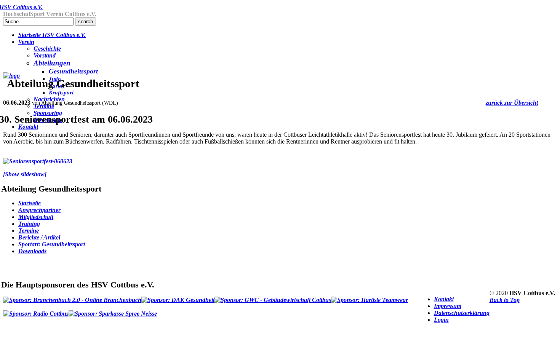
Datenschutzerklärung (462, 313)
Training (29, 223)
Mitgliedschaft (35, 217)
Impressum (447, 306)
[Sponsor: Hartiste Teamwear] (369, 296)
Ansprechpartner (39, 210)
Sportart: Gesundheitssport (51, 244)
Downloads (32, 251)
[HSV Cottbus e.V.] (11, 75)
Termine (28, 230)
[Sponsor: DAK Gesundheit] (177, 296)
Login (441, 319)
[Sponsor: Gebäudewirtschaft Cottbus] (272, 296)
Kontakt (444, 299)
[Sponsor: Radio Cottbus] (36, 310)
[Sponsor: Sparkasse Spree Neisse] (113, 310)
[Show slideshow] (24, 174)
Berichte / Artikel (39, 237)
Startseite (29, 203)
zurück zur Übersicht (512, 102)
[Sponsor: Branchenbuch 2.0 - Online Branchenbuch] (72, 296)
